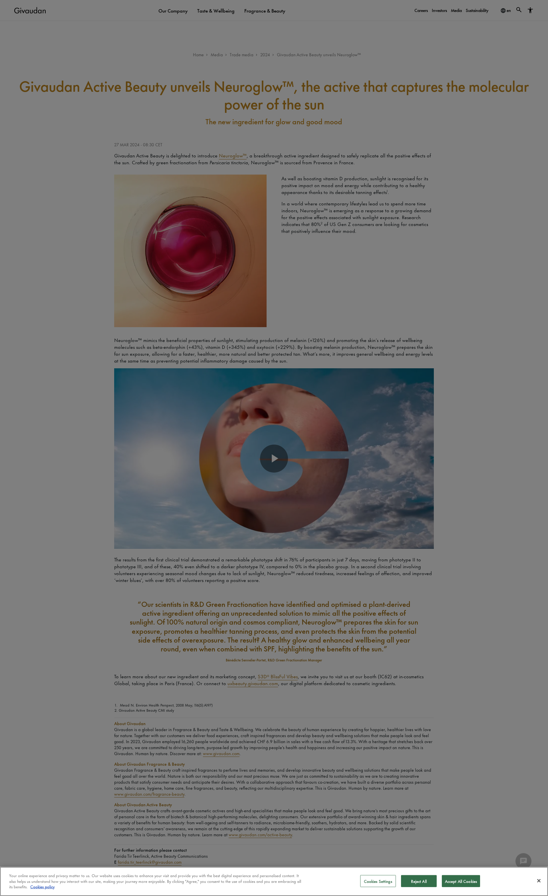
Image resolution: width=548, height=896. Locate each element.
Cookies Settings (378, 881)
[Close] (539, 881)
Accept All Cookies (461, 881)
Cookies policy (42, 886)
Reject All (419, 881)
